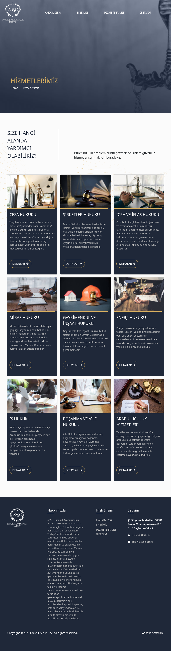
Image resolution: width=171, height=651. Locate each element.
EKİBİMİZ (82, 12)
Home (14, 88)
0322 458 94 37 (141, 535)
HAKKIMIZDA (52, 12)
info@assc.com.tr (142, 542)
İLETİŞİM (145, 12)
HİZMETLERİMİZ (114, 12)
